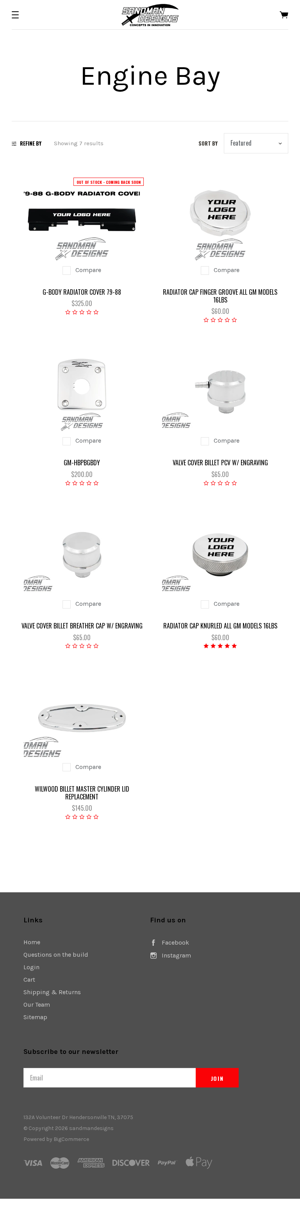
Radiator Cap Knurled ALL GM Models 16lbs (220, 625)
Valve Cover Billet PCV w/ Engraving (220, 462)
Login (31, 967)
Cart (29, 979)
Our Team (36, 1004)
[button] (15, 15)
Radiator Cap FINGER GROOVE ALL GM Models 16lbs (220, 295)
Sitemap (35, 1017)
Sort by (208, 143)
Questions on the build (55, 954)
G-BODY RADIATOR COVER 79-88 (82, 292)
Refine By (30, 143)
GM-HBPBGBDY (82, 462)
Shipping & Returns (52, 992)
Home (31, 942)
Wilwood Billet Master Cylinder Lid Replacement (82, 792)
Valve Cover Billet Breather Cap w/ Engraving (82, 625)
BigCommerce (71, 1139)
